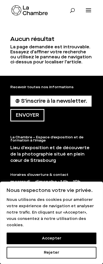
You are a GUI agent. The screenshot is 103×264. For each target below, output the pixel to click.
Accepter (51, 238)
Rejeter (51, 252)
